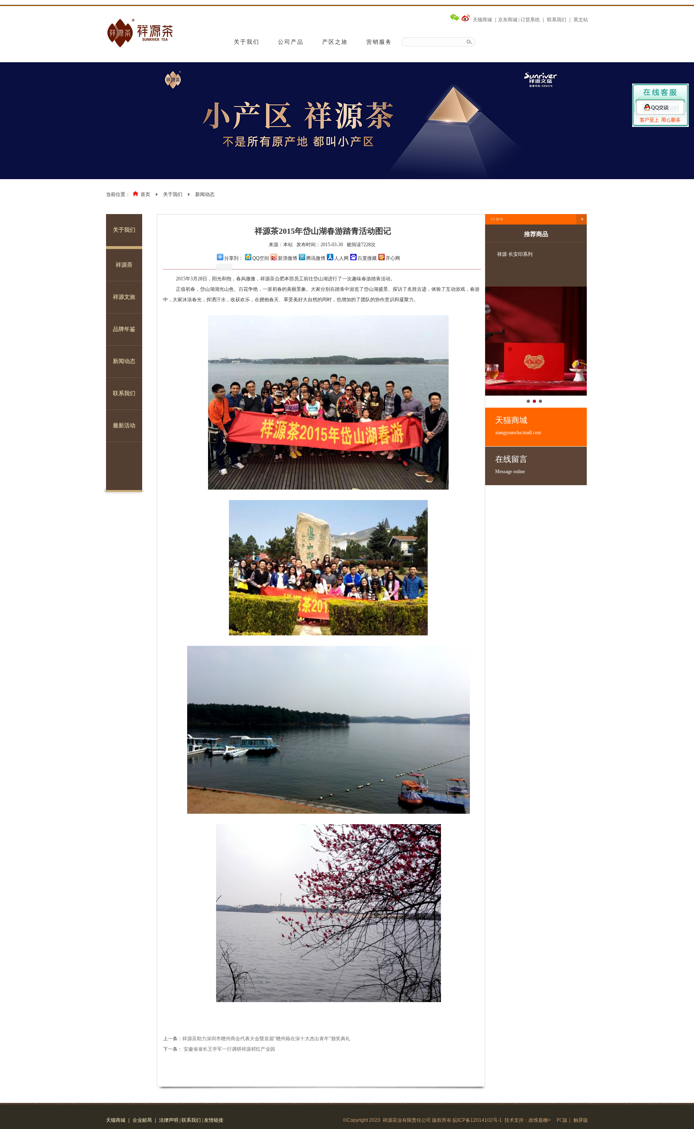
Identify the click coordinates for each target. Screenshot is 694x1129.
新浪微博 (287, 258)
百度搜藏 (367, 258)
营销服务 (379, 42)
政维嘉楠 (538, 1120)
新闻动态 (204, 194)
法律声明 (168, 1120)
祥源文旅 (124, 297)
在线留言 (511, 464)
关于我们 (246, 42)
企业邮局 (142, 1120)
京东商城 (507, 19)
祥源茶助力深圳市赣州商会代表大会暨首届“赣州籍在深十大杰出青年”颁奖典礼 (266, 1038)
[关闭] (660, 101)
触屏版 (581, 1120)
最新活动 (124, 426)
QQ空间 (260, 258)
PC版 (562, 1120)
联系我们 (556, 19)
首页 (145, 194)
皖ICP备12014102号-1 (477, 1120)
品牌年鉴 (124, 329)
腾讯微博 (315, 258)
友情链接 (213, 1120)
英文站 (581, 19)
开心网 (393, 258)
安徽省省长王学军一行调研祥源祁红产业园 (229, 1049)
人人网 (341, 258)
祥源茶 (124, 265)
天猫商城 (482, 19)
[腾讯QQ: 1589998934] (661, 110)
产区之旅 (335, 42)
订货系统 (530, 19)
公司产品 (291, 42)
